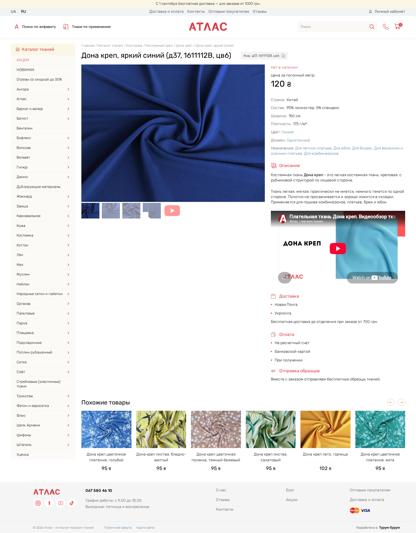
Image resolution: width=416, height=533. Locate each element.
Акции (23, 60)
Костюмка (25, 235)
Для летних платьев (313, 148)
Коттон (22, 245)
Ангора (23, 89)
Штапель (24, 445)
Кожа (21, 226)
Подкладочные (29, 342)
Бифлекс (24, 138)
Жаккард (24, 196)
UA (13, 11)
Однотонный (298, 140)
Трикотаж (25, 396)
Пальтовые (26, 313)
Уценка (23, 454)
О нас (221, 490)
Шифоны (24, 435)
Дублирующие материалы (38, 187)
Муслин (23, 274)
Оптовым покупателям (228, 11)
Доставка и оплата (166, 11)
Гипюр (22, 167)
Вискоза (24, 148)
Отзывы (260, 11)
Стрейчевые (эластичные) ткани (38, 384)
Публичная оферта (118, 527)
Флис (21, 415)
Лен (20, 255)
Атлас (21, 99)
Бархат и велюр (30, 109)
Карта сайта (145, 527)
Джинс (22, 177)
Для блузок (362, 148)
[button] (390, 402)
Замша (22, 206)
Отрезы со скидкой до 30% (39, 79)
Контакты (196, 11)
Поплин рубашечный (34, 352)
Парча (22, 323)
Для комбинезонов (321, 153)
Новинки (25, 70)
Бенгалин (24, 128)
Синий (288, 132)
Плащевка (25, 333)
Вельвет (23, 157)
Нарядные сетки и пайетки (40, 294)
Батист (22, 118)
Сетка (21, 362)
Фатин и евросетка (33, 406)
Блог (290, 490)
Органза (23, 304)
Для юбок (341, 148)
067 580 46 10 (98, 490)
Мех (20, 265)
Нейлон (23, 284)
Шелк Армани (28, 425)
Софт (21, 372)
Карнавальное (28, 216)
